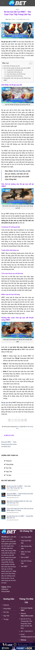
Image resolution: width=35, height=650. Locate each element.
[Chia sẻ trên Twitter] (15, 420)
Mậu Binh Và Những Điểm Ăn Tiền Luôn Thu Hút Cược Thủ (19, 502)
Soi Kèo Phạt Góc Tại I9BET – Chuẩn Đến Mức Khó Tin (20, 517)
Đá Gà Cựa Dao (19, 171)
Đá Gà (17, 9)
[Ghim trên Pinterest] (22, 420)
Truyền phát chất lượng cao (14, 72)
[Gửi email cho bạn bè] (19, 420)
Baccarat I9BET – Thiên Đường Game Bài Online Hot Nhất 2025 (9, 444)
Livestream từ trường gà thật (15, 70)
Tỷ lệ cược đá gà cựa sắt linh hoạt (16, 74)
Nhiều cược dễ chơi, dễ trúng (15, 76)
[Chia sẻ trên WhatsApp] (9, 420)
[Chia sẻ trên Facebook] (12, 420)
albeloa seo (26, 19)
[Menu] (2, 3)
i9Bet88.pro (5, 537)
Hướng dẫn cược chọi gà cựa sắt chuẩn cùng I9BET (17, 79)
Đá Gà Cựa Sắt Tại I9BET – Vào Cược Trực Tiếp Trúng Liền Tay (19, 487)
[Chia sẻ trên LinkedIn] (25, 420)
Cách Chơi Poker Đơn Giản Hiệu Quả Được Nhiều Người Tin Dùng (20, 509)
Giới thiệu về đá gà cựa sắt (12, 66)
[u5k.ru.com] (17, 3)
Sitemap (23, 640)
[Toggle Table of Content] (30, 63)
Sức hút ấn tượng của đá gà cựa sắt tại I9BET (17, 68)
